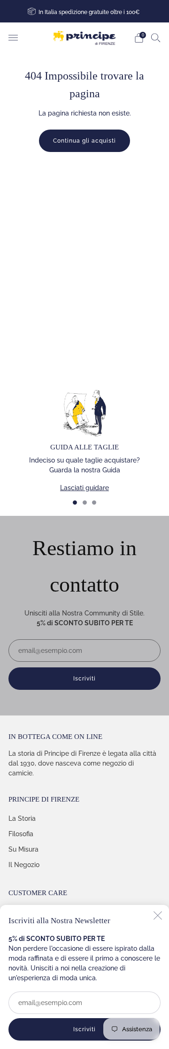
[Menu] (13, 38)
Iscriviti (84, 1029)
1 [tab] (75, 502)
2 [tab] (85, 502)
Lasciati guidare (84, 488)
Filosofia (20, 834)
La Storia (22, 818)
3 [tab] (94, 502)
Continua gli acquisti (84, 140)
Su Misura (23, 849)
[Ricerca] (156, 37)
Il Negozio (23, 864)
